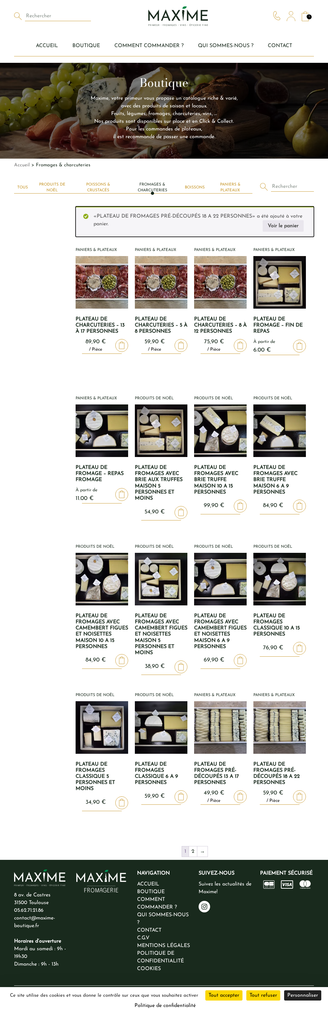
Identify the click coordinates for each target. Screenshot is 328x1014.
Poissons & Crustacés (98, 187)
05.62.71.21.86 (29, 910)
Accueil (47, 45)
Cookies (149, 968)
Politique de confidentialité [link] (165, 1005)
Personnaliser (302, 995)
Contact (280, 45)
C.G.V (143, 938)
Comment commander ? (149, 45)
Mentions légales (163, 945)
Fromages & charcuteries (152, 187)
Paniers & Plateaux (230, 187)
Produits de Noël (52, 187)
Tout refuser (263, 995)
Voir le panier (283, 226)
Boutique (86, 45)
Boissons (195, 187)
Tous (22, 187)
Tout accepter (224, 995)
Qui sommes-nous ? (225, 45)
